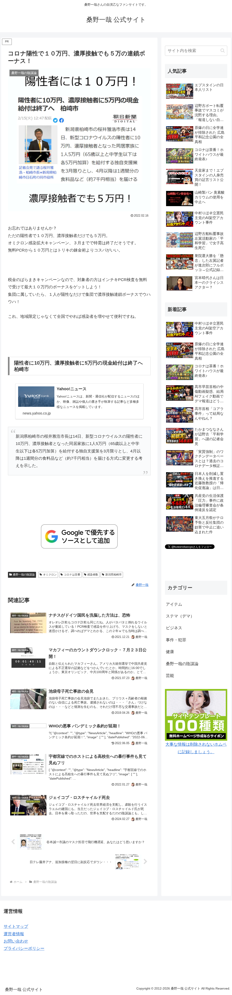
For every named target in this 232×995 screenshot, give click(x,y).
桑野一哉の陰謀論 (24, 574)
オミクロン (50, 574)
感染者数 (92, 574)
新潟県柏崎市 (113, 574)
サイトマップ (16, 926)
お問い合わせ (16, 941)
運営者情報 (14, 934)
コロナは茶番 (72, 574)
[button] (223, 50)
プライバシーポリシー (24, 948)
